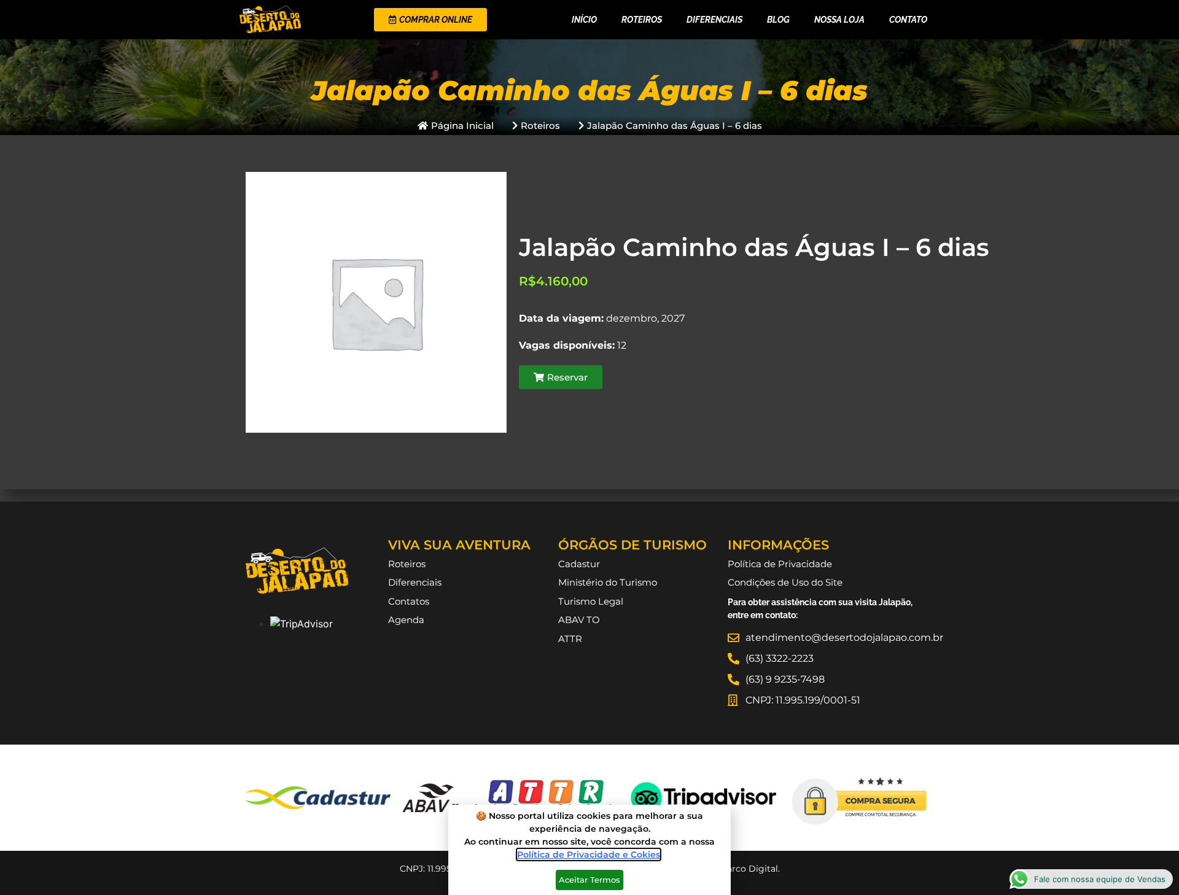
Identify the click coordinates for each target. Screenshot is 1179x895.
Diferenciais (714, 20)
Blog (778, 20)
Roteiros (641, 20)
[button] (560, 377)
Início (584, 20)
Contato (908, 20)
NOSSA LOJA (839, 20)
